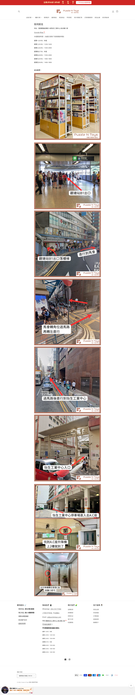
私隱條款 (70, 622)
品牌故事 (70, 609)
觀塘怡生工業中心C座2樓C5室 (55, 621)
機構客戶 (96, 622)
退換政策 (96, 619)
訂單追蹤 (96, 616)
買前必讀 (96, 609)
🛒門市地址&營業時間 (84, 2)
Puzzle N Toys (25, 682)
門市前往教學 (46, 624)
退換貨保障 (22, 623)
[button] (19, 11)
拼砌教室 (70, 613)
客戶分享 (70, 619)
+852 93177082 (55, 609)
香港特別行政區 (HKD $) (25, 676)
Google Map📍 (39, 32)
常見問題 (96, 613)
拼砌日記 (70, 616)
